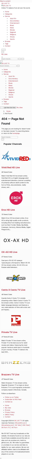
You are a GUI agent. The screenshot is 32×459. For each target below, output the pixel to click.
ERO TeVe (25, 425)
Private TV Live (9, 332)
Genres (7, 16)
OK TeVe (18, 425)
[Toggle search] (2, 52)
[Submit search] (19, 59)
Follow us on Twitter (12, 397)
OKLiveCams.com (7, 425)
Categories (8, 14)
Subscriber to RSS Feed (13, 399)
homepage (16, 133)
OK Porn (14, 427)
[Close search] (22, 59)
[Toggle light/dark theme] (3, 50)
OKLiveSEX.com (20, 423)
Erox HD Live (8, 210)
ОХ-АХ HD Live (9, 252)
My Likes (4, 54)
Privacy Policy (10, 412)
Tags (6, 44)
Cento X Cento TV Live (13, 290)
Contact (7, 46)
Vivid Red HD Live (10, 167)
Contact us (8, 402)
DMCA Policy (9, 414)
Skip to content (5, 1)
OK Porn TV (5, 427)
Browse (7, 41)
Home (7, 12)
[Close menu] (1, 61)
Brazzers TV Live (10, 374)
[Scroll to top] (0, 458)
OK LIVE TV (5, 3)
